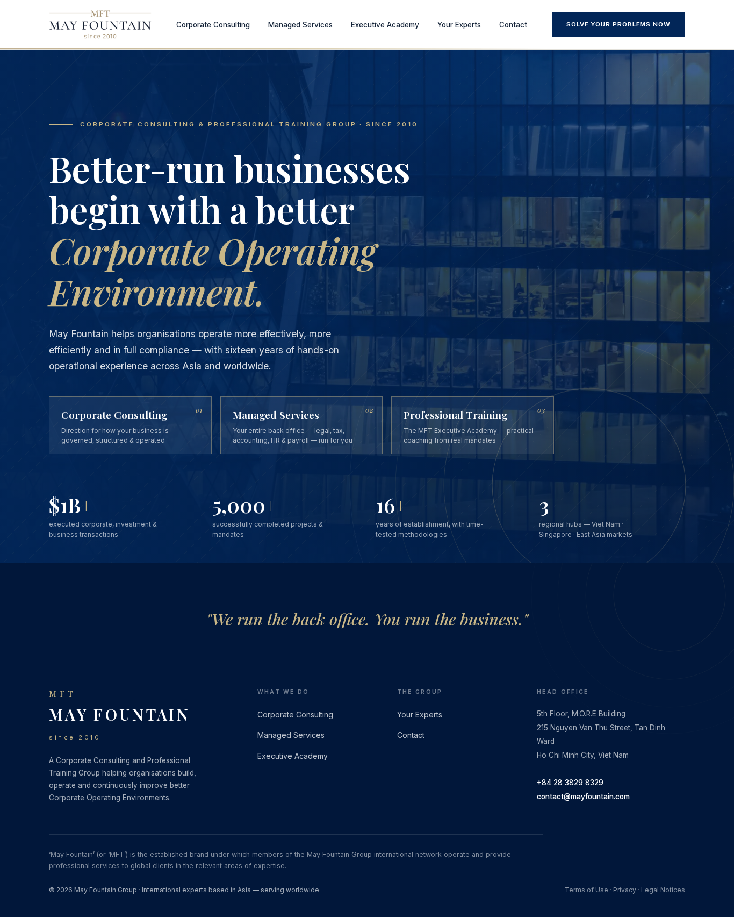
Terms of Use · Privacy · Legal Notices (625, 890)
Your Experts (459, 24)
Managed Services (300, 24)
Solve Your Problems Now (618, 24)
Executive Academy (385, 24)
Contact (513, 24)
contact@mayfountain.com (583, 796)
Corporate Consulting (213, 24)
